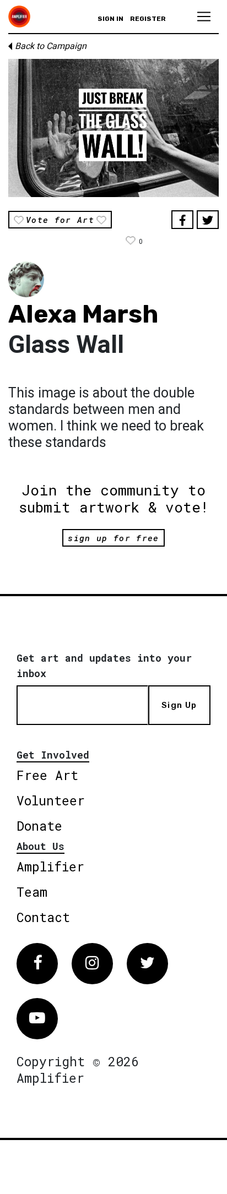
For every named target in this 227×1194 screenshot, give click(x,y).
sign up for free (113, 537)
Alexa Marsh (83, 314)
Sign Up (179, 705)
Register (148, 19)
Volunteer (51, 800)
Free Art (47, 775)
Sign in (110, 19)
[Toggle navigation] (204, 16)
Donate (39, 825)
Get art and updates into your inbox (104, 665)
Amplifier (50, 866)
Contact (43, 917)
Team (32, 892)
